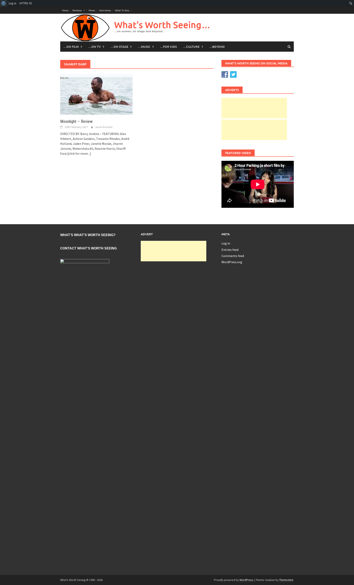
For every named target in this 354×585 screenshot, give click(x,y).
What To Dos (122, 10)
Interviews (105, 10)
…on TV (94, 47)
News (65, 10)
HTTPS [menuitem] (25, 3)
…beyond (217, 47)
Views (91, 10)
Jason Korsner (104, 127)
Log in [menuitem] (12, 3)
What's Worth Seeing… (162, 24)
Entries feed (229, 250)
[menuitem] (3, 3)
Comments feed (232, 256)
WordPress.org (231, 262)
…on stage (119, 47)
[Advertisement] (254, 108)
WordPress (246, 580)
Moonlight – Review (76, 121)
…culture (191, 47)
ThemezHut (286, 580)
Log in (225, 243)
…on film (71, 47)
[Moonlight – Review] (96, 94)
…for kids (168, 47)
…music (144, 47)
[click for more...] (79, 153)
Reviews (77, 10)
